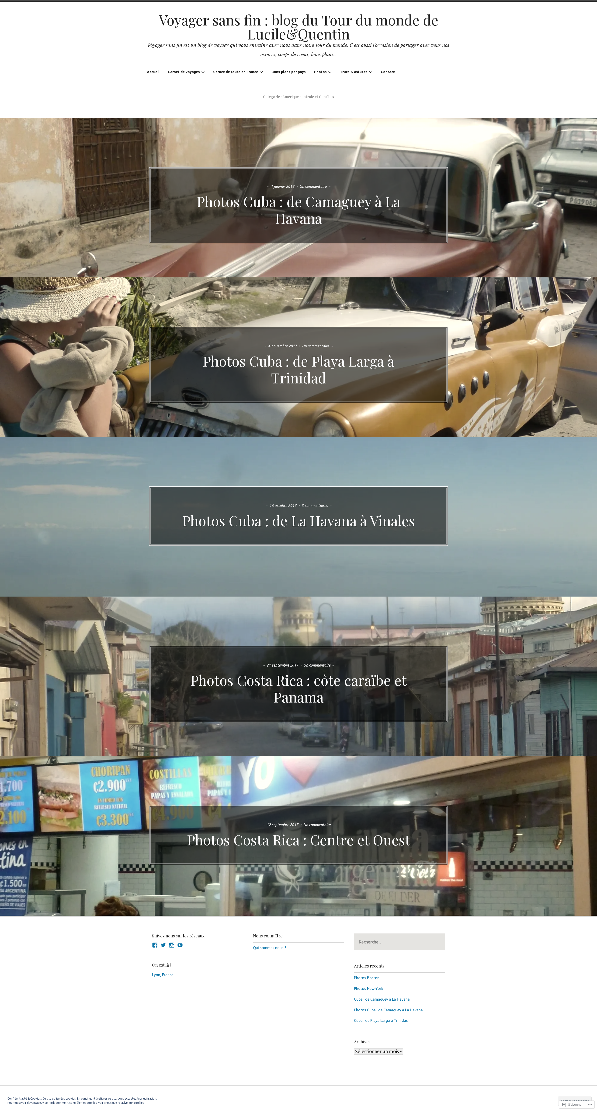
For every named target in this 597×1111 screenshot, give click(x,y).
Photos (320, 72)
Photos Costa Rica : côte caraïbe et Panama (298, 688)
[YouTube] (180, 945)
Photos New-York (368, 988)
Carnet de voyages (184, 72)
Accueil (153, 72)
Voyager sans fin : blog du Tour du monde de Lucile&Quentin (298, 26)
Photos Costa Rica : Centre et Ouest (298, 839)
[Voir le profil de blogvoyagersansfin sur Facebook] (155, 945)
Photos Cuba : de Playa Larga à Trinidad (298, 369)
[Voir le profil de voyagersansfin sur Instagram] (171, 945)
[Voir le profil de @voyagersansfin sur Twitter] (163, 945)
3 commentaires (315, 505)
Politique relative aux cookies (124, 1102)
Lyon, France (162, 975)
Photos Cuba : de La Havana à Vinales (298, 520)
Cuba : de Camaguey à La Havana (382, 999)
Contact (388, 72)
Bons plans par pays (288, 72)
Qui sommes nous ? (269, 948)
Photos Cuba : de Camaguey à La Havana (298, 209)
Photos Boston (366, 978)
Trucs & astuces (354, 72)
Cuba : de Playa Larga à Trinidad (381, 1020)
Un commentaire (313, 186)
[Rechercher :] (399, 942)
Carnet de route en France (235, 72)
